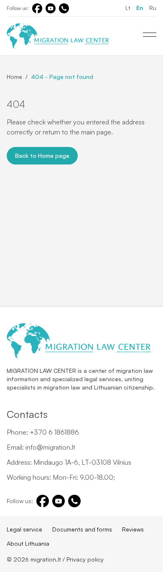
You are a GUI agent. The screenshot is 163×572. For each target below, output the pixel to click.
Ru (152, 7)
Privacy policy (85, 559)
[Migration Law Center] (58, 35)
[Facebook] (37, 8)
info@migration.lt (50, 447)
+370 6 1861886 (54, 432)
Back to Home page (42, 155)
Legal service (24, 529)
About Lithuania (28, 543)
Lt (127, 7)
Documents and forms (82, 529)
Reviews (133, 529)
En (139, 7)
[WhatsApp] (64, 8)
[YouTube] (51, 8)
